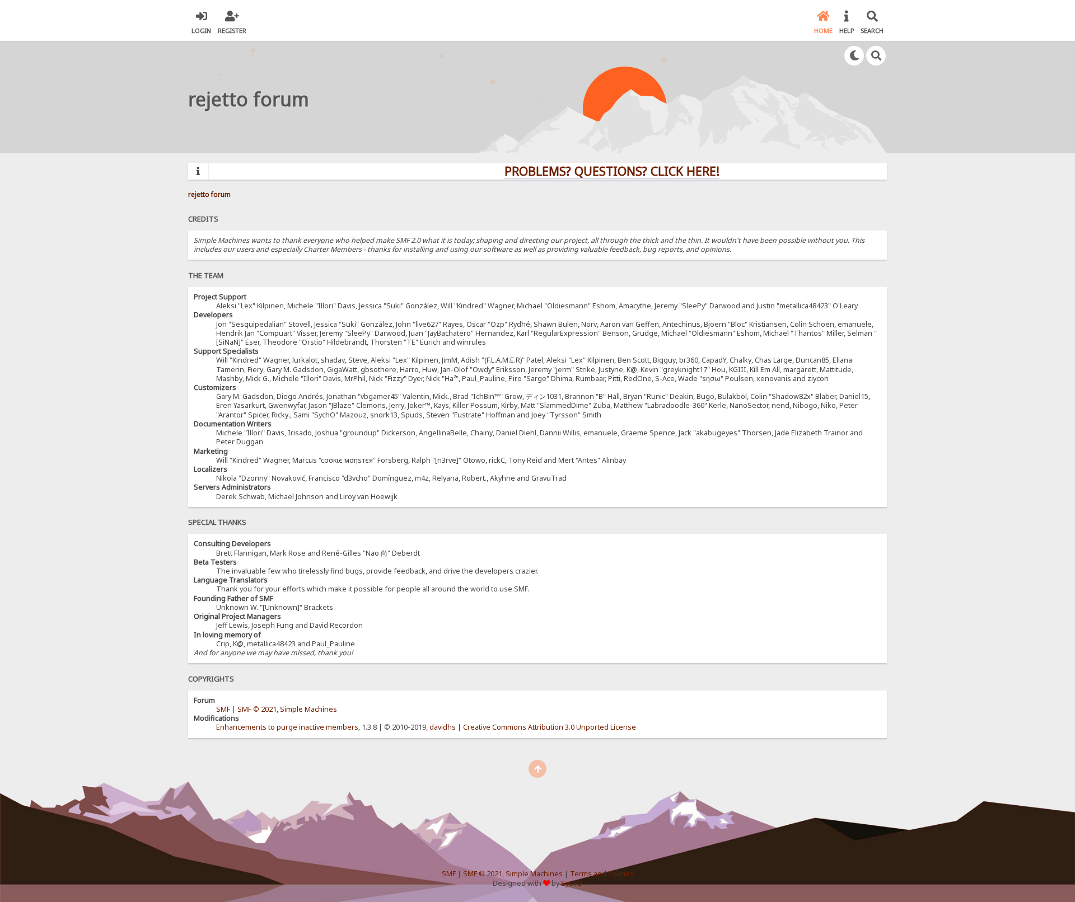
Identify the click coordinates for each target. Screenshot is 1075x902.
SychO (571, 883)
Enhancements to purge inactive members (287, 727)
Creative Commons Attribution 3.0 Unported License (549, 727)
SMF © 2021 (257, 709)
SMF (223, 709)
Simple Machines (308, 709)
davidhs (442, 727)
